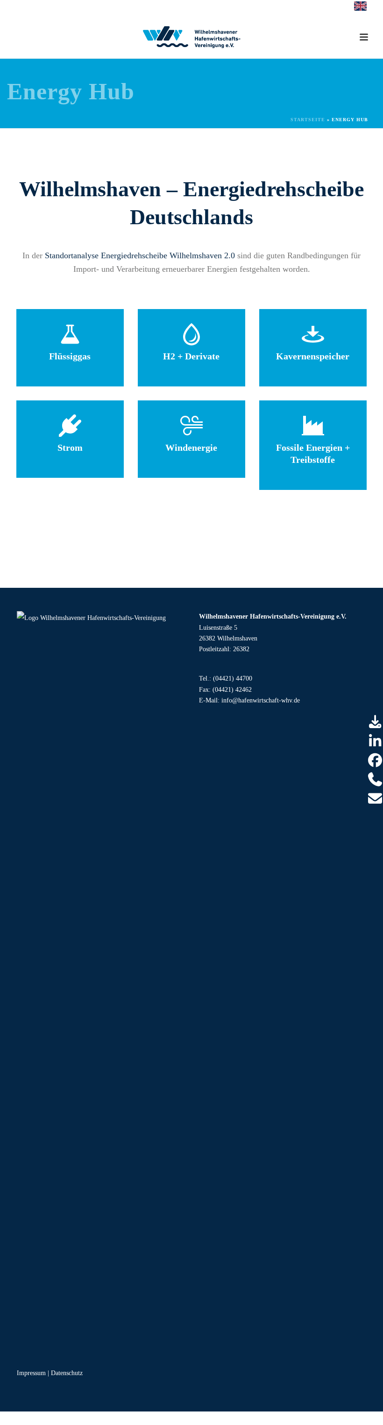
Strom (70, 447)
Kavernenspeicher (312, 356)
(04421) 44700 (232, 678)
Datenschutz (67, 1373)
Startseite (308, 119)
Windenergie (191, 447)
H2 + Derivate (191, 356)
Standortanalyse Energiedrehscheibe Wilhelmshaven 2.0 (140, 255)
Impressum (31, 1373)
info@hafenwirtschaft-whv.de (260, 700)
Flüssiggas (70, 356)
